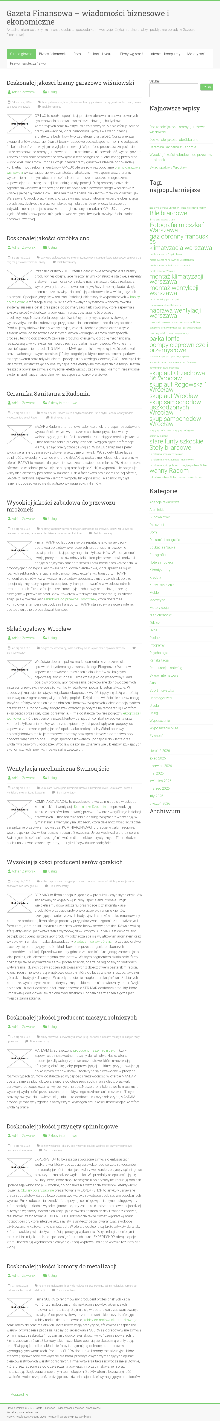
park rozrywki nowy (178, 333)
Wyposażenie (160, 721)
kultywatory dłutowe (71, 1036)
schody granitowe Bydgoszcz (164, 367)
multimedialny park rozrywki (165, 299)
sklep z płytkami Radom (79, 413)
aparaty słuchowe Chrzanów (164, 207)
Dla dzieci (157, 525)
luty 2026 (156, 796)
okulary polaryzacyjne (74, 1145)
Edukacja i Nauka (100, 54)
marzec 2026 (160, 788)
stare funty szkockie (176, 441)
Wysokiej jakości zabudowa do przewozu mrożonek (61, 506)
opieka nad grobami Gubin (186, 322)
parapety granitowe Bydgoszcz (165, 327)
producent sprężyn (159, 356)
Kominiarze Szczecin (90, 807)
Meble (154, 592)
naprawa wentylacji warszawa (175, 313)
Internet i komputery (165, 54)
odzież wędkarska (51, 1145)
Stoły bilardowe (170, 447)
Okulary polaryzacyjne (37, 1190)
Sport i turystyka (162, 690)
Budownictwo (160, 517)
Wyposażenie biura (164, 728)
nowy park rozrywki (160, 322)
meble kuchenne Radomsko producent (170, 265)
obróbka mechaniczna (73, 257)
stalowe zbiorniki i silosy (31, 262)
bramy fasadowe (72, 102)
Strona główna (21, 54)
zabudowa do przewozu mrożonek (70, 599)
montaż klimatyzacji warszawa (176, 279)
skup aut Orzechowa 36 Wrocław (177, 375)
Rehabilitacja (159, 660)
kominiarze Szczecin (121, 788)
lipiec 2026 (158, 758)
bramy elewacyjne (52, 102)
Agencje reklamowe (165, 502)
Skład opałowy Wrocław (39, 628)
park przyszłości (158, 333)
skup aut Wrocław (174, 395)
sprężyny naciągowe (183, 430)
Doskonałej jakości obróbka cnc (48, 238)
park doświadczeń (192, 327)
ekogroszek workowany (53, 648)
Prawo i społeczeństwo (28, 63)
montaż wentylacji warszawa (174, 290)
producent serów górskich (100, 881)
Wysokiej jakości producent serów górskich (65, 862)
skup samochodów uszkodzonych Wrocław (175, 407)
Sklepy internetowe (62, 403)
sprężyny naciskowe (160, 430)
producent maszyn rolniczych (116, 1036)
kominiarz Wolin (99, 788)
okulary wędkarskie (97, 1145)
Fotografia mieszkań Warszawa (177, 227)
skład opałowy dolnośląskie (82, 648)
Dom (77, 54)
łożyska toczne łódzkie (190, 477)
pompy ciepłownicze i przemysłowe (179, 347)
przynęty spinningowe (19, 1150)
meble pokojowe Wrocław (162, 271)
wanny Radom (125, 413)
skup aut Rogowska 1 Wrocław (179, 387)
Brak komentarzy (51, 106)
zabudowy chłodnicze (69, 533)
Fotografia (158, 555)
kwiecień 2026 (160, 781)
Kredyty (155, 577)
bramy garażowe (92, 102)
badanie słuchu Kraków (193, 207)
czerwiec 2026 (161, 766)
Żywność (156, 736)
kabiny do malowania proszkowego (83, 1285)
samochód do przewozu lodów (99, 528)
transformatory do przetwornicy (166, 454)
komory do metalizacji (32, 1290)
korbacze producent (52, 881)
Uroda (154, 706)
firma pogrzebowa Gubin (163, 219)
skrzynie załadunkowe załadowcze (106, 257)
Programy (157, 645)
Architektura (159, 510)
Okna (153, 630)
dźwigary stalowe (50, 257)
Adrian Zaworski (24, 92)
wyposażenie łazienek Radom (23, 417)
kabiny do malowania (51, 1285)
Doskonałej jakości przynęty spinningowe (62, 1126)
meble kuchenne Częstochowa (166, 254)
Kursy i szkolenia (162, 585)
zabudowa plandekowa (43, 533)
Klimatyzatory (160, 570)
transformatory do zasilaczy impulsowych (172, 459)
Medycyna (157, 600)
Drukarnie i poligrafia (165, 540)
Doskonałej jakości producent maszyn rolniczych (72, 1017)
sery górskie (31, 886)
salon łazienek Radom (53, 413)
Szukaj (154, 81)
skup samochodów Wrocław (175, 421)
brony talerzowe (49, 1036)
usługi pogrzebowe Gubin (193, 465)
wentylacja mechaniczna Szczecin (26, 792)
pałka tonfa (165, 338)
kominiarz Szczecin (78, 788)
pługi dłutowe (91, 1036)
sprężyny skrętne (159, 436)
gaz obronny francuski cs (179, 239)
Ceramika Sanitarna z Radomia (48, 393)
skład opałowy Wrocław (112, 648)
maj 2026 (157, 773)
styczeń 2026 (160, 803)
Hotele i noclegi (161, 562)
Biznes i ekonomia (53, 54)
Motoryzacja (196, 54)
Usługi (52, 92)
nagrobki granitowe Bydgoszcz (165, 305)
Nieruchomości (161, 615)
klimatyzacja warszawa (181, 247)
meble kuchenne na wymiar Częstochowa (172, 260)
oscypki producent (74, 881)
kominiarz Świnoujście (53, 788)
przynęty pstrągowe (121, 1145)
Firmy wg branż (131, 54)
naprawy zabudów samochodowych (61, 528)
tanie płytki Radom (105, 413)
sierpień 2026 (160, 751)
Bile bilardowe (168, 213)
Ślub (153, 683)
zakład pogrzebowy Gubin (163, 477)
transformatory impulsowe (164, 465)
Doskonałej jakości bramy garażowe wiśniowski (70, 82)
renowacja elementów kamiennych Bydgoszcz (174, 362)
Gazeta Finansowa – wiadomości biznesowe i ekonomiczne (88, 17)
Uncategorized (161, 698)
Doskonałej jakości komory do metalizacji (62, 1266)
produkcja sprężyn (180, 356)
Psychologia (159, 653)
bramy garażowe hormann (117, 102)
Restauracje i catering (166, 668)
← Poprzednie (17, 1394)
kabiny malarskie (113, 1285)
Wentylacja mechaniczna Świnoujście (58, 768)
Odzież (155, 623)
